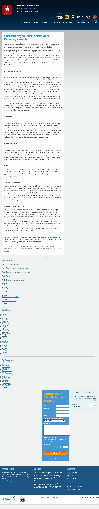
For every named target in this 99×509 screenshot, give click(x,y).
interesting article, (12, 128)
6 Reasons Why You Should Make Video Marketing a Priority (16, 272)
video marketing (49, 108)
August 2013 (5, 345)
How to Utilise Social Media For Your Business (13, 281)
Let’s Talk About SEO (7, 289)
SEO (63, 22)
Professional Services (7, 371)
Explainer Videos (29, 246)
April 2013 (4, 351)
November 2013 (6, 341)
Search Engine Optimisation (48, 246)
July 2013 (4, 347)
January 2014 (5, 340)
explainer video (12, 188)
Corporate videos (31, 248)
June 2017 (4, 316)
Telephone (46, 415)
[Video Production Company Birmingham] (7, 15)
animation (56, 237)
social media (32, 101)
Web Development (6, 383)
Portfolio (78, 22)
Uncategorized (5, 376)
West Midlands (5, 386)
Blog (85, 22)
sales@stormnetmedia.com (78, 488)
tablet (32, 193)
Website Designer (6, 384)
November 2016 (6, 325)
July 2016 (4, 326)
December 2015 (6, 333)
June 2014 (4, 336)
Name (45, 405)
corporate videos (45, 237)
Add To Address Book (73, 489)
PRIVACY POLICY (57, 497)
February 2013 (5, 353)
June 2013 (4, 348)
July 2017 (4, 314)
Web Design (56, 22)
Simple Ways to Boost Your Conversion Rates (13, 264)
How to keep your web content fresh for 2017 (13, 285)
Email (45, 412)
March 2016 (5, 329)
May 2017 (4, 317)
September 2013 (6, 344)
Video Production (26, 22)
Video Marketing (49, 248)
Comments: (46, 423)
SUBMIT (55, 453)
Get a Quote (92, 22)
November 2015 (6, 334)
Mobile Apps (69, 22)
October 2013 (5, 343)
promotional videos (31, 237)
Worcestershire (5, 387)
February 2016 (5, 330)
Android (33, 191)
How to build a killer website (9, 301)
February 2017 (5, 321)
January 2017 (5, 322)
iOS (27, 191)
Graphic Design (6, 368)
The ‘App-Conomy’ (7, 258)
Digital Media (22, 246)
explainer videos (18, 237)
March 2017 (5, 320)
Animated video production (42, 22)
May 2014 (4, 337)
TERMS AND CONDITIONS (45, 497)
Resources (4, 372)
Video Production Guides (14, 248)
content (30, 210)
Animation (17, 246)
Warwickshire (5, 380)
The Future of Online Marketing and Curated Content (49, 258)
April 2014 (4, 338)
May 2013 (4, 349)
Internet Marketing (37, 246)
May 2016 (4, 328)
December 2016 (6, 324)
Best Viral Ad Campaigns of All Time (10, 297)
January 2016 (5, 332)
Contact (56, 239)
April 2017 (4, 318)
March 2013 (5, 352)
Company (46, 408)
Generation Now (6, 293)
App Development (6, 373)
